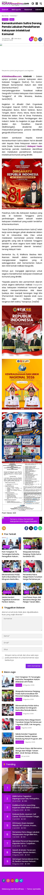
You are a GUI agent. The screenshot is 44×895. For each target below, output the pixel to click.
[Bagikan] (40, 39)
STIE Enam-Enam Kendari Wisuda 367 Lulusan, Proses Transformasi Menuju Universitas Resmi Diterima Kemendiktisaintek (24, 824)
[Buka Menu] (36, 3)
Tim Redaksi (6, 38)
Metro (12, 19)
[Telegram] (36, 528)
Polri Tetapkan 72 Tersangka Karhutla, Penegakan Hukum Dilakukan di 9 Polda (10, 554)
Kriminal (5, 19)
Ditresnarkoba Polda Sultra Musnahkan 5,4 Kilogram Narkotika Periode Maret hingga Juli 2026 (11, 577)
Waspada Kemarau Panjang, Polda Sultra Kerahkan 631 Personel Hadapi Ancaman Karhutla (32, 554)
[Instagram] (8, 880)
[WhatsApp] (40, 528)
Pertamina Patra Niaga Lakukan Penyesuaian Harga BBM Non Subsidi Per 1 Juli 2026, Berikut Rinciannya (25, 833)
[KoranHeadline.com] (15, 3)
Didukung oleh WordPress (13, 889)
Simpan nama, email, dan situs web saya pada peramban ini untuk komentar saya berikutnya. (22, 657)
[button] (32, 3)
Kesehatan (7, 592)
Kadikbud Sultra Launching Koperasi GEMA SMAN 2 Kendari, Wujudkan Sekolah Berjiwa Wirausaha (25, 806)
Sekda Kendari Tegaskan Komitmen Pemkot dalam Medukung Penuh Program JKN (11, 599)
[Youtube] (12, 880)
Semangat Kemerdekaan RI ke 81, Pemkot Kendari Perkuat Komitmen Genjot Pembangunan (25, 860)
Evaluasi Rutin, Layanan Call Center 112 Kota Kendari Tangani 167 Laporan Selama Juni (26, 815)
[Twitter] (31, 528)
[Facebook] (26, 528)
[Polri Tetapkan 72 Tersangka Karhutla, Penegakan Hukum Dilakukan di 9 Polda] (11, 543)
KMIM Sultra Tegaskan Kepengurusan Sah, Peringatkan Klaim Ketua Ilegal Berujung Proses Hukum (26, 797)
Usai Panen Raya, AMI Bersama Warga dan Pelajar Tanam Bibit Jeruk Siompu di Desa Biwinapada (32, 599)
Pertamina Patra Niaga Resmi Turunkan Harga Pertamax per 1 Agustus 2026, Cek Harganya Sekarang (32, 577)
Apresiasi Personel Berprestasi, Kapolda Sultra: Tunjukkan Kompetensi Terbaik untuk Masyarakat (25, 842)
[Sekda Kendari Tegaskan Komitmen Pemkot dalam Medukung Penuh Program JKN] (11, 589)
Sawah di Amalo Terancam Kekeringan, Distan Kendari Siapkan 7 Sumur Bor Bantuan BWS (25, 851)
